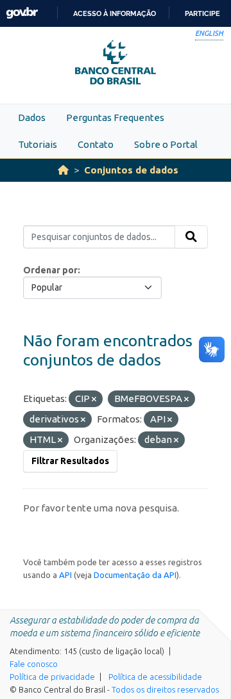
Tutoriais (37, 144)
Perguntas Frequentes (115, 117)
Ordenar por (50, 270)
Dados (32, 117)
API (65, 574)
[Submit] (191, 236)
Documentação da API (135, 574)
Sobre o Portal (166, 144)
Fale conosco (34, 663)
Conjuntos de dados (131, 170)
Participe (202, 13)
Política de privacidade (52, 676)
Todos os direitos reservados (165, 689)
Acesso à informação (114, 13)
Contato (96, 144)
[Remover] (94, 399)
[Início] (63, 170)
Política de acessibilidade (155, 676)
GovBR (22, 13)
